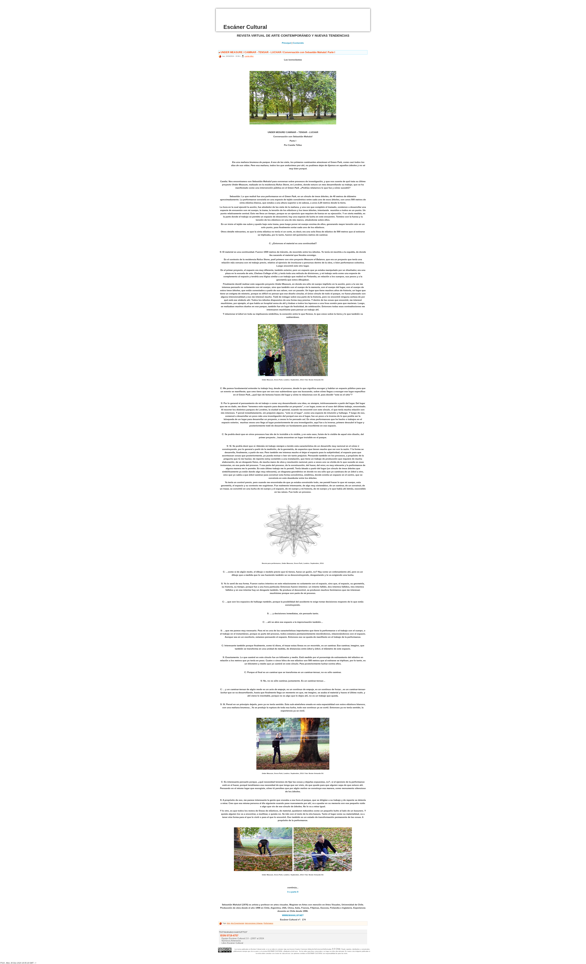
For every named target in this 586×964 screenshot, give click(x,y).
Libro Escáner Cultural (232, 943)
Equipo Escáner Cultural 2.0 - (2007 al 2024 (243, 938)
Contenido (298, 43)
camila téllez (249, 56)
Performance (268, 923)
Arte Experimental (237, 923)
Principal (286, 43)
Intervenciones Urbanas (254, 923)
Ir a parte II (292, 892)
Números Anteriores (231, 940)
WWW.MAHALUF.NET (293, 915)
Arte (228, 923)
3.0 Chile (336, 949)
